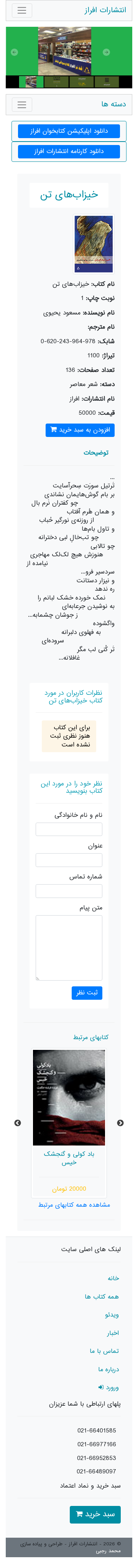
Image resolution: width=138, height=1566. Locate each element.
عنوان (95, 846)
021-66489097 (96, 1472)
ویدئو (112, 1315)
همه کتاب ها (102, 1297)
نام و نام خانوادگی (78, 815)
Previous (17, 1123)
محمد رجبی (108, 1551)
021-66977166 (96, 1444)
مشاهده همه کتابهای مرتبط (74, 1205)
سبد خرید (98, 1514)
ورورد (111, 1387)
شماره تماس (85, 877)
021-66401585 (96, 1431)
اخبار (113, 1333)
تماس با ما (104, 1351)
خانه (113, 1278)
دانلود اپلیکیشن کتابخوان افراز (69, 131)
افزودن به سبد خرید (83, 430)
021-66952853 (96, 1458)
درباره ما (108, 1369)
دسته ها (113, 104)
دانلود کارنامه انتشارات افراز (69, 151)
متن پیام (91, 908)
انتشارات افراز (105, 10)
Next (120, 1123)
